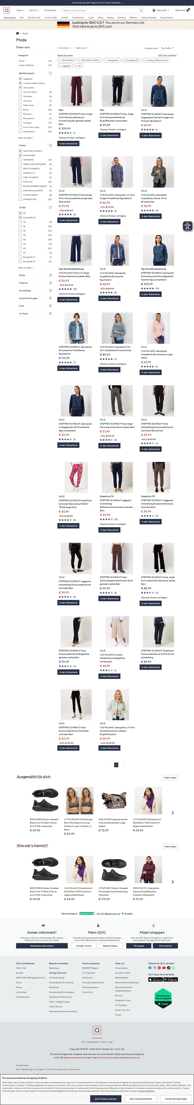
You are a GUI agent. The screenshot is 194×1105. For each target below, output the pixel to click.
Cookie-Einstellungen (176, 1098)
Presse (19, 987)
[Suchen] (141, 10)
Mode (100, 17)
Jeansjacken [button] (113, 60)
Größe (22, 207)
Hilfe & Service (55, 1006)
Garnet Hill (50, 1069)
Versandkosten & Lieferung (61, 982)
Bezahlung (54, 987)
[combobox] (99, 10)
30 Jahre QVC (34, 17)
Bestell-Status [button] (110, 945)
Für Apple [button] (139, 945)
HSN (18, 1069)
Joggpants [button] (66, 66)
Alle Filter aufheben (167, 55)
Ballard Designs (28, 1069)
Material (23, 282)
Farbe (22, 275)
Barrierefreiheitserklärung (127, 982)
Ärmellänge (25, 290)
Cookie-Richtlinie (146, 1091)
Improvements (74, 1069)
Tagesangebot (9, 17)
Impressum (134, 1057)
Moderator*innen (123, 1000)
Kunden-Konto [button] (83, 945)
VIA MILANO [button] (67, 60)
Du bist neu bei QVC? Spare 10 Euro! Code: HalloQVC (96, 2)
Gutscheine (87, 977)
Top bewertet (78, 17)
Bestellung (54, 968)
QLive (19, 982)
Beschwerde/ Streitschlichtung (63, 1011)
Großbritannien (93, 1042)
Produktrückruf (23, 997)
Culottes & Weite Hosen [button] (157, 60)
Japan (110, 1042)
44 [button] (79, 66)
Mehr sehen (170, 777)
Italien (103, 1042)
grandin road (61, 1069)
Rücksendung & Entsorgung (61, 992)
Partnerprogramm (90, 987)
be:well (64, 17)
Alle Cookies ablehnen (141, 1098)
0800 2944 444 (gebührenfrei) (30, 977)
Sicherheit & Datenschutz (60, 997)
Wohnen (133, 17)
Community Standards (108, 1057)
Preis (21, 305)
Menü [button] (19, 10)
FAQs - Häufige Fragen (59, 1001)
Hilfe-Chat (21, 968)
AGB (56, 1057)
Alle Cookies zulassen (106, 1098)
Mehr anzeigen (25, 138)
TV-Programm (88, 973)
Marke (22, 145)
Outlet (118, 1015)
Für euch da (87, 992)
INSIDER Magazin (90, 968)
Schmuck (122, 17)
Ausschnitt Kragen (28, 298)
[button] (157, 10)
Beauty (110, 17)
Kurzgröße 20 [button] (132, 60)
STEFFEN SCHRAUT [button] (90, 60)
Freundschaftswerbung (92, 982)
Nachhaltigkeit (121, 977)
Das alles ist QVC (123, 973)
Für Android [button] (165, 945)
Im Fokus (23, 313)
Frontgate (40, 1069)
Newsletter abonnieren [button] (42, 945)
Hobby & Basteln (149, 17)
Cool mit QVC (51, 17)
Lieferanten (21, 992)
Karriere (119, 995)
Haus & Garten (166, 17)
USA (83, 1042)
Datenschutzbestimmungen (77, 1057)
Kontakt (19, 973)
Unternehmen (121, 968)
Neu (22, 17)
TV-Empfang (121, 1005)
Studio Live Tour (122, 1010)
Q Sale (91, 17)
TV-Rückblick (50, 10)
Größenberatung (56, 977)
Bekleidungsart (27, 73)
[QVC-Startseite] (17, 33)
